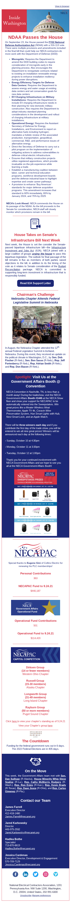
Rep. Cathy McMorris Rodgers (42, 782)
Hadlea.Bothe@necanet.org (20, 848)
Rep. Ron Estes (23, 785)
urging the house (42, 253)
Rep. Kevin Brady (55, 785)
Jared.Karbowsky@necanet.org (22, 832)
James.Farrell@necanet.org (20, 816)
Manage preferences (41, 895)
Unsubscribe (26, 895)
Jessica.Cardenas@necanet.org (22, 864)
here (14, 721)
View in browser (62, 6)
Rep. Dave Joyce (26, 788)
